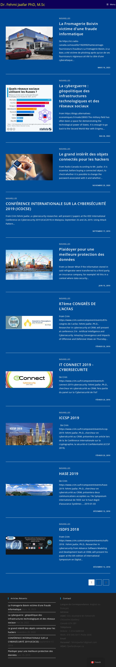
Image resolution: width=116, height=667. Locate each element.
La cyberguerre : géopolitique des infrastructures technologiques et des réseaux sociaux (79, 95)
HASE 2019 (68, 473)
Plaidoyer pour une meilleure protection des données (81, 254)
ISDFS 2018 (69, 529)
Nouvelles (64, 18)
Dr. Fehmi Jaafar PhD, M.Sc (22, 4)
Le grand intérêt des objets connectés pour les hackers (84, 157)
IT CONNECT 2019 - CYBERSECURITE (76, 367)
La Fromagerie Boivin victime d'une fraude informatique (78, 28)
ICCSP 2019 (69, 417)
